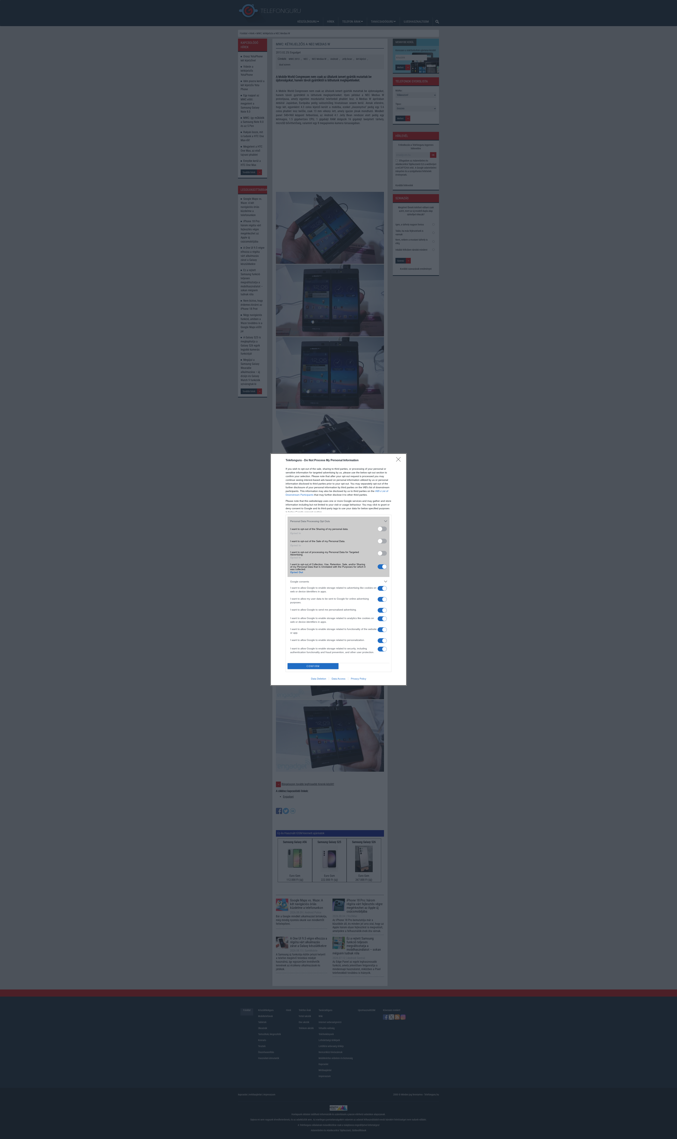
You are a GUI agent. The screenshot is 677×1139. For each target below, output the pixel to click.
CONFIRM (313, 666)
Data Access (338, 678)
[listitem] (338, 521)
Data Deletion (318, 678)
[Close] (399, 460)
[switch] (382, 529)
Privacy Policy (358, 678)
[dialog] (338, 569)
